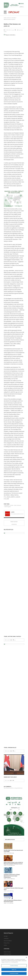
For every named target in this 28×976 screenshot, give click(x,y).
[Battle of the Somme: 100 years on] (7, 513)
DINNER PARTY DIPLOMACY (10, 777)
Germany (19, 505)
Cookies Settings (14, 965)
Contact (5, 945)
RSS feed (5, 936)
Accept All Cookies (14, 973)
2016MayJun (6, 505)
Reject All (14, 969)
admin (12, 512)
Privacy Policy (6, 942)
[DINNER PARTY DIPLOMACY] (14, 764)
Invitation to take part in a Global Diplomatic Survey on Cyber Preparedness (12, 876)
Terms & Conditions (8, 940)
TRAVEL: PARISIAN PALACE (10, 747)
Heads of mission (7, 951)
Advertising (6, 938)
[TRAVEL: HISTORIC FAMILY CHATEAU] (14, 583)
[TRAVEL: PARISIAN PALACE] (14, 694)
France (15, 505)
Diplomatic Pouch (7, 954)
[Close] (26, 957)
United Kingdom (7, 506)
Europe (11, 505)
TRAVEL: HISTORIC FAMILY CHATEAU (12, 636)
